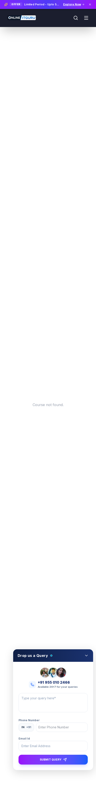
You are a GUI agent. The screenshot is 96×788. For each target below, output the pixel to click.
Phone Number (29, 720)
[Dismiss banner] (90, 4)
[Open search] (75, 18)
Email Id (24, 738)
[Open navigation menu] (86, 17)
